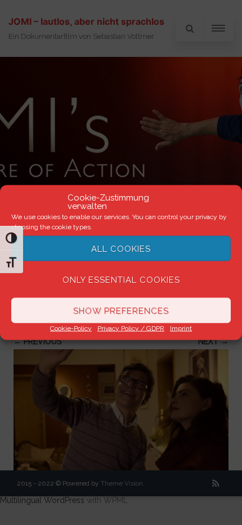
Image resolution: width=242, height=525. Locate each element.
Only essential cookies (121, 279)
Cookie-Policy (71, 328)
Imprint (181, 328)
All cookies (121, 248)
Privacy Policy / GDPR (130, 328)
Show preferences (121, 310)
